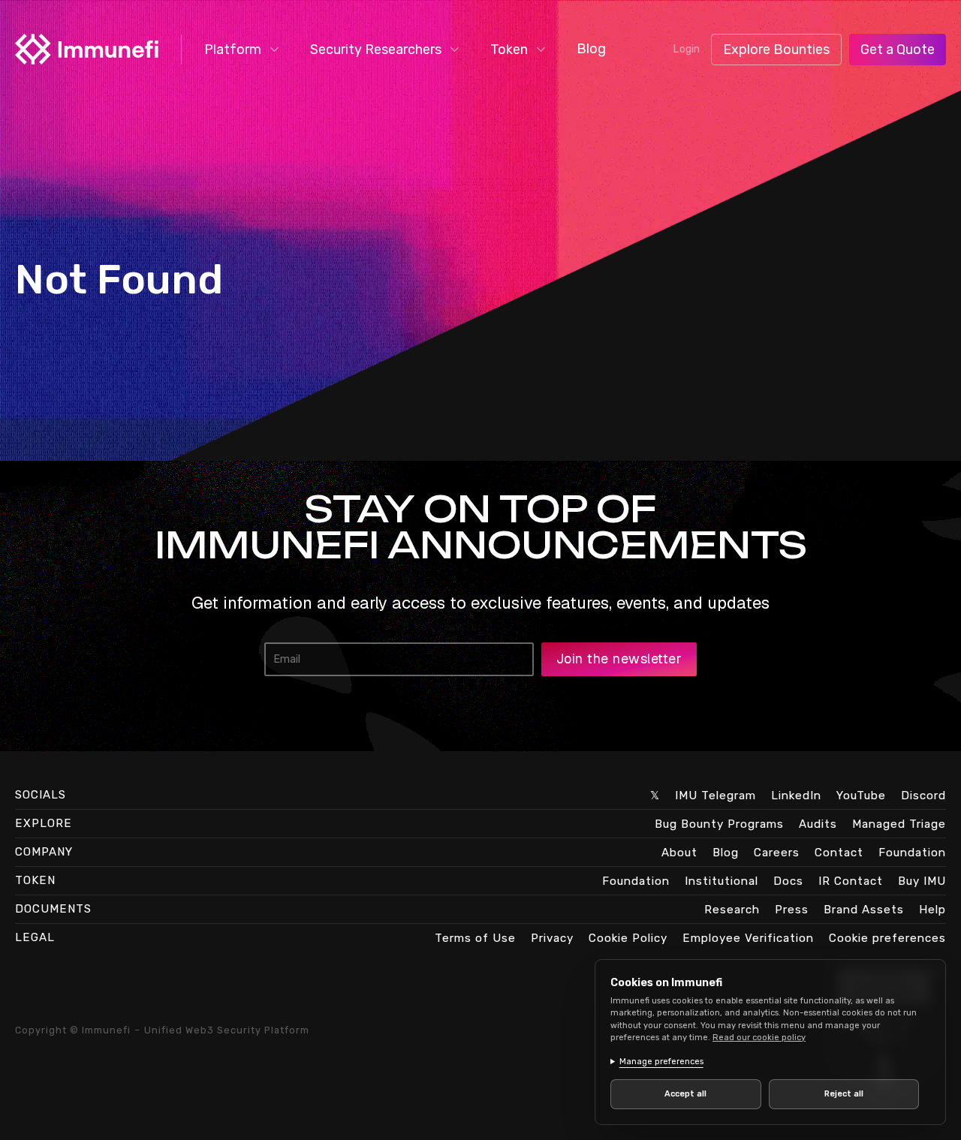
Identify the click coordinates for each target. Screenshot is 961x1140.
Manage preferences (661, 1061)
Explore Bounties (776, 49)
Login (686, 49)
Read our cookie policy (759, 1037)
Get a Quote (897, 49)
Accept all (685, 1094)
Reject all (843, 1094)
